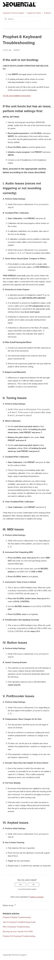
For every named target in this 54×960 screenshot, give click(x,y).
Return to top (8, 905)
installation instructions (17, 96)
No (34, 885)
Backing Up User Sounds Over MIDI (18, 931)
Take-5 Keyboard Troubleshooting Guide (19, 922)
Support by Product (34, 13)
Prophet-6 (47, 13)
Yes (20, 885)
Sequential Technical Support (13, 13)
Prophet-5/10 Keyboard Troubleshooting (19, 936)
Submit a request (37, 897)
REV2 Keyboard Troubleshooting (16, 927)
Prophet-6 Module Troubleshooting (17, 917)
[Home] (19, 4)
